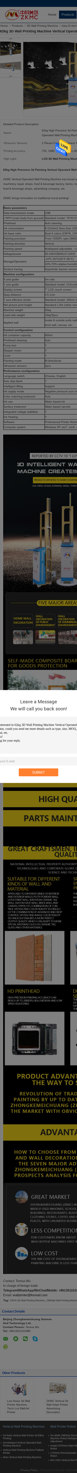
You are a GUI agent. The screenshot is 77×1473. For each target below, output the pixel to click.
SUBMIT (38, 772)
